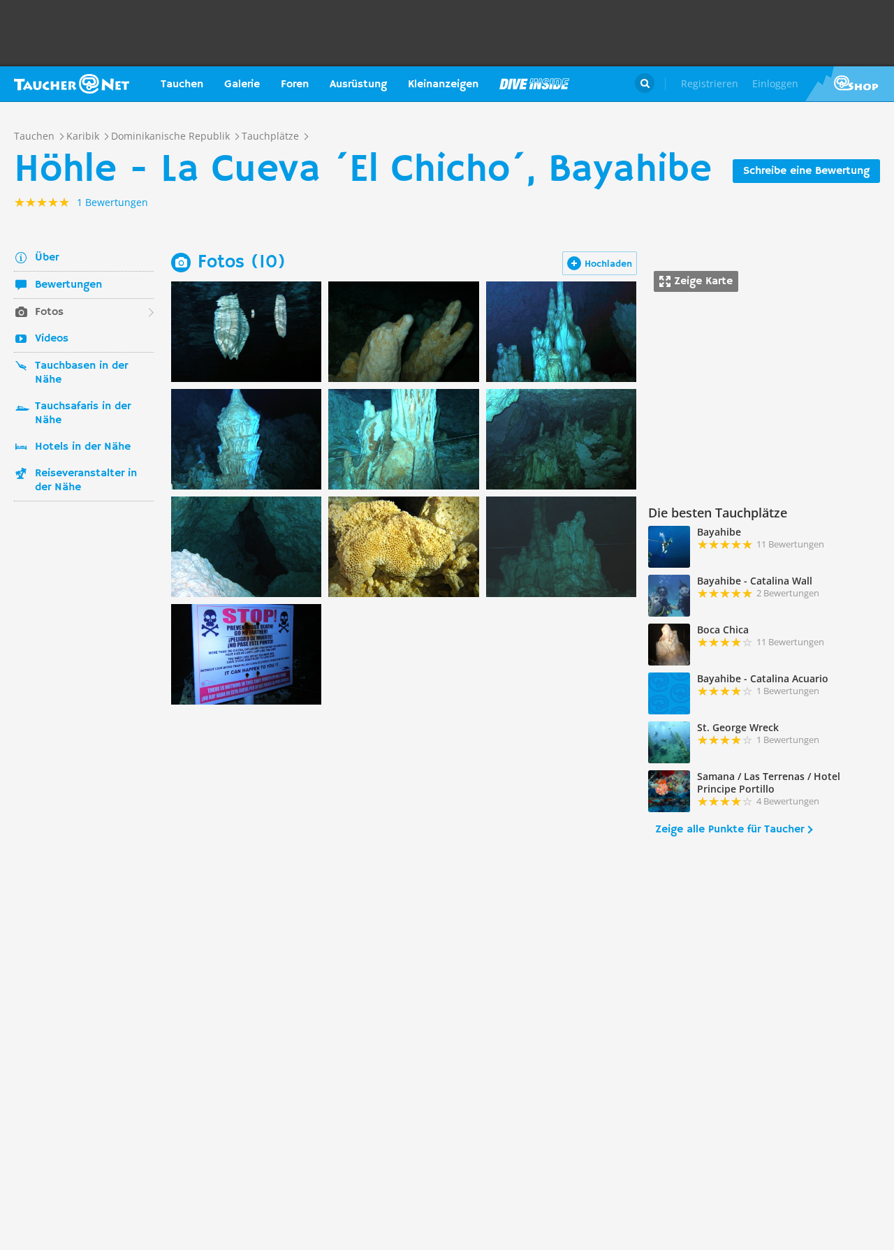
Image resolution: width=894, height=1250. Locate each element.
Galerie (242, 84)
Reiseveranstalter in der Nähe (86, 480)
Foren (295, 84)
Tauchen (182, 84)
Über (47, 258)
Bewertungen (68, 285)
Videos (51, 339)
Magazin (534, 83)
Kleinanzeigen (443, 84)
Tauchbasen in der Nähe (81, 373)
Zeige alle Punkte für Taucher (729, 830)
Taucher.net (71, 84)
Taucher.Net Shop (849, 83)
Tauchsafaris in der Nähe (83, 413)
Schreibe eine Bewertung (806, 171)
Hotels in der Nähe (83, 447)
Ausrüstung (358, 84)
